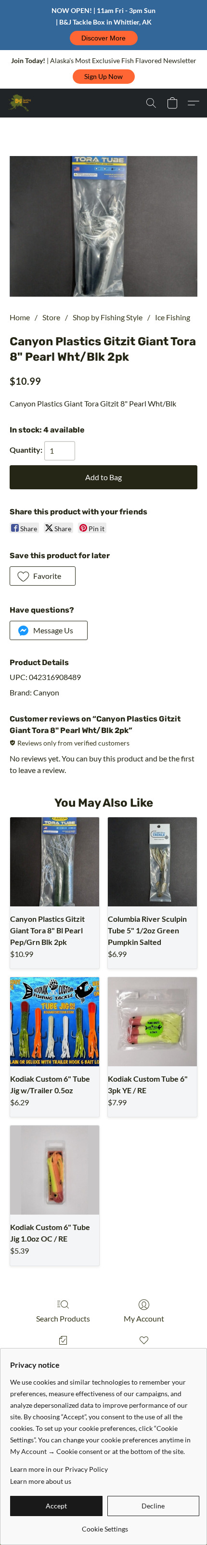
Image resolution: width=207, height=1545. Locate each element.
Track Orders (63, 1354)
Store (51, 317)
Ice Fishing (172, 317)
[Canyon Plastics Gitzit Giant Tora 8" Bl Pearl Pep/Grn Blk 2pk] (54, 861)
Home (20, 317)
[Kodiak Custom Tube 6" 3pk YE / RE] (152, 1021)
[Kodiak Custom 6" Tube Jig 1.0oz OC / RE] (54, 1170)
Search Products (63, 1318)
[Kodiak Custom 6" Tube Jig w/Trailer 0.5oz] (54, 1021)
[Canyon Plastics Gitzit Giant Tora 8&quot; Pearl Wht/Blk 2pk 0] (103, 226)
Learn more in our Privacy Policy (59, 1469)
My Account (144, 1318)
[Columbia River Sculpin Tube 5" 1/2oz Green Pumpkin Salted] (152, 861)
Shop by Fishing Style (107, 317)
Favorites (143, 1354)
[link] (104, 1525)
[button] (104, 38)
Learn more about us (40, 1481)
